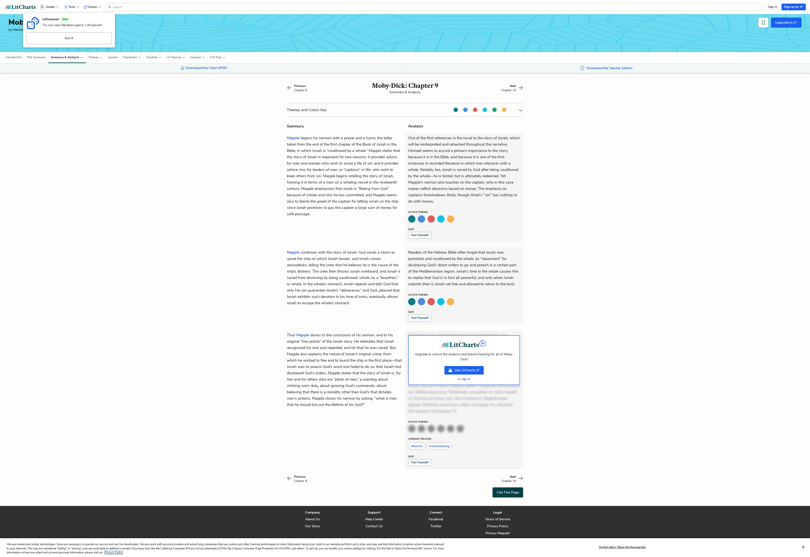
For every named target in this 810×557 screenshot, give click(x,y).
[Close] (803, 547)
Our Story (312, 526)
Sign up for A (793, 6)
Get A (467, 370)
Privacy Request (497, 533)
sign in (466, 379)
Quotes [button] (113, 57)
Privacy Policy (497, 526)
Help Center (374, 519)
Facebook (436, 519)
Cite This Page (508, 492)
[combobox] (438, 7)
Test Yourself (419, 235)
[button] (14, 57)
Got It (69, 38)
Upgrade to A (786, 22)
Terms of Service (497, 519)
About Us (312, 519)
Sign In (772, 7)
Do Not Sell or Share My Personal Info (622, 547)
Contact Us (374, 526)
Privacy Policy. (114, 552)
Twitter (435, 526)
